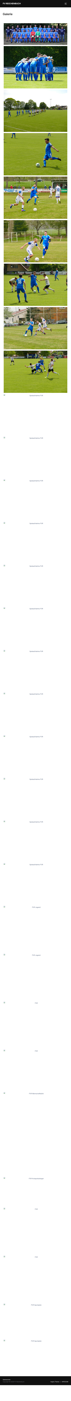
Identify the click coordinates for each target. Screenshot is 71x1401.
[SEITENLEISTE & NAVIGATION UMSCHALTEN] (66, 4)
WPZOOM (65, 1381)
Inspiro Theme (54, 1381)
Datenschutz (6, 1379)
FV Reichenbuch (12, 3)
